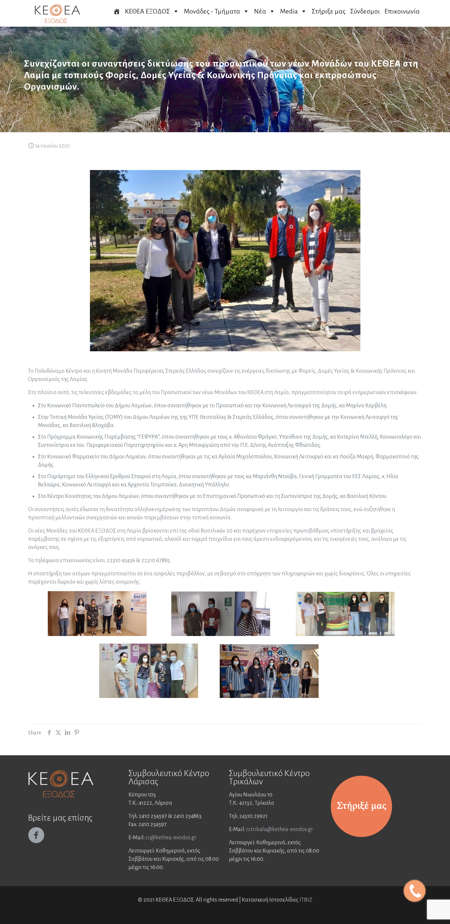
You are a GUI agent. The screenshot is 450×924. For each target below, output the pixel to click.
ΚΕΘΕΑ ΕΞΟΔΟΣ (147, 11)
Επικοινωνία (402, 11)
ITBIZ (305, 900)
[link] (361, 806)
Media (289, 11)
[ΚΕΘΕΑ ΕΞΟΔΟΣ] (57, 13)
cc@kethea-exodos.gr (171, 838)
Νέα (260, 11)
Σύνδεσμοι (365, 11)
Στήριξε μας (329, 11)
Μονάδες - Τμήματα (212, 11)
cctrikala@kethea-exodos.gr (279, 829)
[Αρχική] (117, 11)
